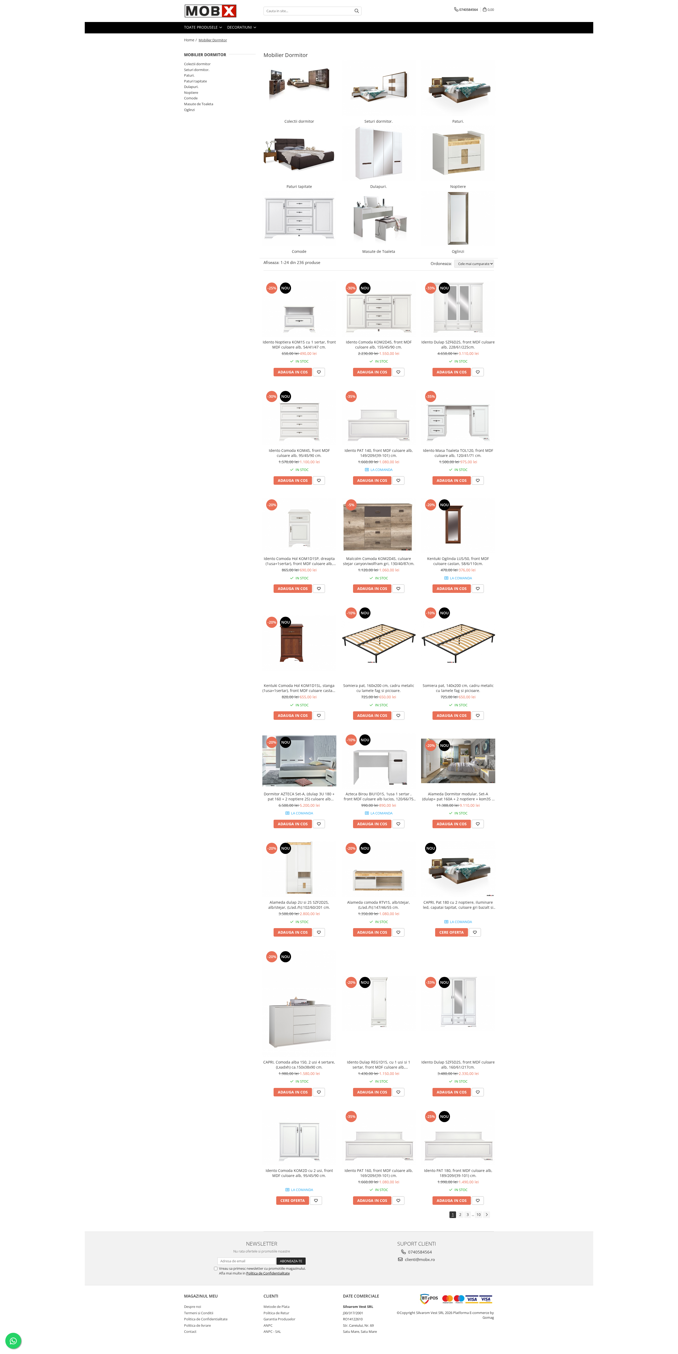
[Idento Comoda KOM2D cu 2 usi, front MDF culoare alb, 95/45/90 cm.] (299, 1137)
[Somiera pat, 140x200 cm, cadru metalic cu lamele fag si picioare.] (458, 643)
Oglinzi (189, 109)
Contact (190, 1331)
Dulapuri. (191, 86)
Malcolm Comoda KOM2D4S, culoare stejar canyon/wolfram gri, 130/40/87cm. (378, 561)
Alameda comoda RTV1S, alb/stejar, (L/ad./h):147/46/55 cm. (378, 905)
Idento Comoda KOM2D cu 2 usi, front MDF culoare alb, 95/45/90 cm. (299, 1173)
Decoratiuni (240, 27)
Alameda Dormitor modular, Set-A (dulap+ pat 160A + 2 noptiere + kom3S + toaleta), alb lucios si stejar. (458, 796)
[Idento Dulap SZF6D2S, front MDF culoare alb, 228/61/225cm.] (458, 309)
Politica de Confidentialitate (268, 1273)
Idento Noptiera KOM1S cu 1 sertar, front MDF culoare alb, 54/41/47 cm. (299, 344)
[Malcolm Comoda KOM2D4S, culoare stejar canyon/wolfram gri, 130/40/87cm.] (379, 526)
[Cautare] (357, 11)
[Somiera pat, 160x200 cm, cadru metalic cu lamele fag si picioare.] (379, 643)
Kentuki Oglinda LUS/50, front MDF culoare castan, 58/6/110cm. (458, 561)
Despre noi (192, 1306)
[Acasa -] (210, 11)
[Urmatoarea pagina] (486, 1214)
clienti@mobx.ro (419, 1259)
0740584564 (419, 1252)
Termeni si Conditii (198, 1313)
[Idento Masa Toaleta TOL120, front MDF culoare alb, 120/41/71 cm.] (458, 417)
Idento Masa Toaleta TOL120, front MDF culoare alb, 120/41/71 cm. (458, 453)
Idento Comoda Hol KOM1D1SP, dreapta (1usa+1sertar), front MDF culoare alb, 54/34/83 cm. (299, 561)
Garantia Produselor (279, 1319)
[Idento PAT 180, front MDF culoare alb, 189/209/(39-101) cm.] (458, 1137)
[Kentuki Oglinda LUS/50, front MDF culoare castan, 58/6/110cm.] (458, 526)
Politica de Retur (276, 1313)
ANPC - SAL (272, 1331)
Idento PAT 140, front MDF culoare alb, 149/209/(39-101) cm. (379, 453)
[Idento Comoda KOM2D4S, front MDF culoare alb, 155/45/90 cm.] (379, 309)
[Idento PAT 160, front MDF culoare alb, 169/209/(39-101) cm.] (379, 1137)
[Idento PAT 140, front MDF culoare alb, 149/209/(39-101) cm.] (379, 417)
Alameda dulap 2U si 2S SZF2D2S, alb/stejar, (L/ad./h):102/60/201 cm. (299, 905)
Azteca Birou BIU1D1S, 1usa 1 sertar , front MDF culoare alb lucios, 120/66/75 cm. (378, 796)
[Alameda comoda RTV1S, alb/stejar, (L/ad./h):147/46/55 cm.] (379, 869)
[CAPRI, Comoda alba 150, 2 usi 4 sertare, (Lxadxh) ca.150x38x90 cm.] (299, 1003)
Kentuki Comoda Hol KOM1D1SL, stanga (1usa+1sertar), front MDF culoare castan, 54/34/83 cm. (299, 688)
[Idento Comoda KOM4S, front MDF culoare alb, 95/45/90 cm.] (299, 417)
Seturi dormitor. (196, 69)
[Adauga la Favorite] (319, 372)
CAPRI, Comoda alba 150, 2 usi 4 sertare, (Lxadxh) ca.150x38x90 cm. (299, 1065)
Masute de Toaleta (198, 104)
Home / (191, 39)
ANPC (268, 1325)
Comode (191, 98)
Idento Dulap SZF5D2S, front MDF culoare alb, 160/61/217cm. (458, 1065)
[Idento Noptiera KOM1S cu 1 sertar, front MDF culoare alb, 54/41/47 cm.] (299, 309)
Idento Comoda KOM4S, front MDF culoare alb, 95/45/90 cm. (299, 453)
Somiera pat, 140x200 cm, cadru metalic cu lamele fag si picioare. (458, 688)
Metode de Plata (276, 1306)
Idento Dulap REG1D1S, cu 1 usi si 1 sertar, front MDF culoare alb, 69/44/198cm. (378, 1065)
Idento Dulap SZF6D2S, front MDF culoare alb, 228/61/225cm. (458, 344)
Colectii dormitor (197, 63)
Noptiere (191, 92)
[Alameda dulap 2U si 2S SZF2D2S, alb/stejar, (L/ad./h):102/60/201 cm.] (299, 869)
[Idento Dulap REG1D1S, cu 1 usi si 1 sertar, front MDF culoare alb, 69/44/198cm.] (379, 1003)
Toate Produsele (201, 27)
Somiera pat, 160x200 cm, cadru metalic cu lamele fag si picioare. (378, 688)
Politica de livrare (197, 1325)
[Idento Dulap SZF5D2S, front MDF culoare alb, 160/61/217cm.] (458, 1003)
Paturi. (189, 75)
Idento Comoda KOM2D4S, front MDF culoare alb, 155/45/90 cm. (379, 344)
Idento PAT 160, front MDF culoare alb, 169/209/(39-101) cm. (379, 1173)
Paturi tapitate (195, 81)
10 (478, 1214)
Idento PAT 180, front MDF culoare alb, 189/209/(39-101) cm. (458, 1173)
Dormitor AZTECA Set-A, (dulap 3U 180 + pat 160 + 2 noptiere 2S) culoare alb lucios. (299, 796)
